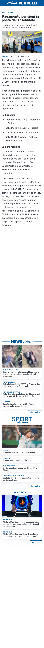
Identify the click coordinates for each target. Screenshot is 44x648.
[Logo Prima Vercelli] (22, 3)
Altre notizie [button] (35, 412)
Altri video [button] (36, 542)
